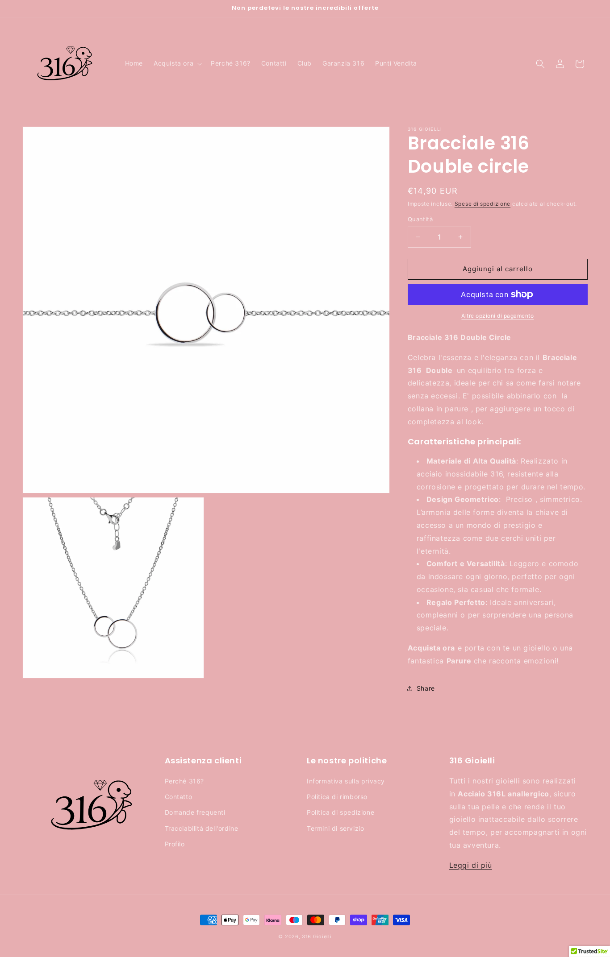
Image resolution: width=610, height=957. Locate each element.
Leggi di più (470, 865)
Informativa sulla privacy (346, 781)
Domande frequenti (195, 812)
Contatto (178, 796)
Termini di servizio (335, 828)
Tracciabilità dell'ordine (201, 828)
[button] (176, 63)
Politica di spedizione (340, 812)
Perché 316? (185, 781)
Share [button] (426, 688)
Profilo (175, 844)
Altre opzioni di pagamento (497, 315)
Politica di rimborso (337, 796)
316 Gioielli (316, 936)
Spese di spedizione (482, 203)
